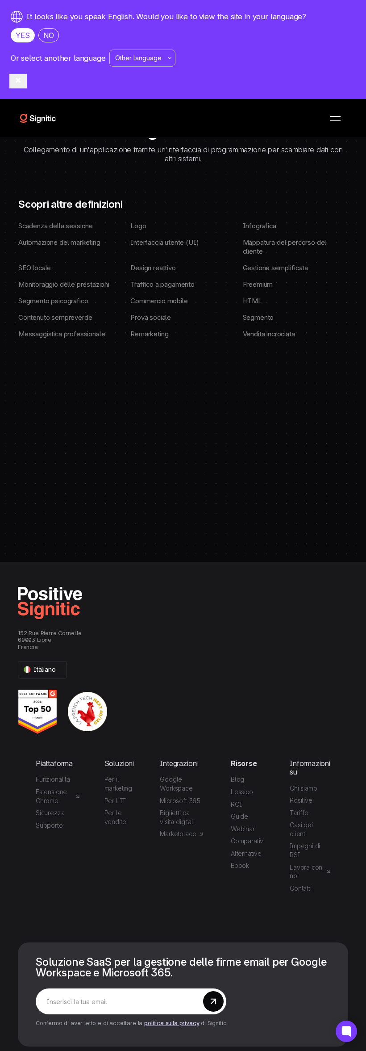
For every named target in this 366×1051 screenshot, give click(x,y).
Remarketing (149, 334)
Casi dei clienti (301, 829)
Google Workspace (176, 783)
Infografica (259, 226)
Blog (237, 779)
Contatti (301, 888)
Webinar (243, 829)
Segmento (258, 318)
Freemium (258, 285)
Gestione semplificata (275, 268)
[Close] (18, 81)
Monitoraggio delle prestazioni (63, 285)
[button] (335, 118)
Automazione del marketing (59, 243)
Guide (239, 816)
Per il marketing (118, 783)
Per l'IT (115, 800)
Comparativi (248, 841)
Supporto (49, 825)
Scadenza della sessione (55, 226)
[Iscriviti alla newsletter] (213, 1001)
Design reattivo (152, 268)
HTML (252, 301)
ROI (236, 804)
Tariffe (299, 813)
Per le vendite (115, 817)
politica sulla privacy (171, 1023)
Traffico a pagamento (162, 285)
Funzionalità (53, 779)
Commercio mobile (158, 301)
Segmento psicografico (53, 301)
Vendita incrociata (269, 334)
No (48, 35)
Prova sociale (150, 318)
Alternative (246, 853)
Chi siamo (303, 788)
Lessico (242, 792)
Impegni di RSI (305, 850)
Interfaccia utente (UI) (164, 243)
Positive (301, 800)
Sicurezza (50, 813)
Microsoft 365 (180, 800)
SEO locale (34, 268)
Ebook (240, 865)
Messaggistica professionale (61, 334)
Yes (23, 35)
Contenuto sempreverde (55, 318)
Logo (138, 226)
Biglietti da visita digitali (177, 817)
